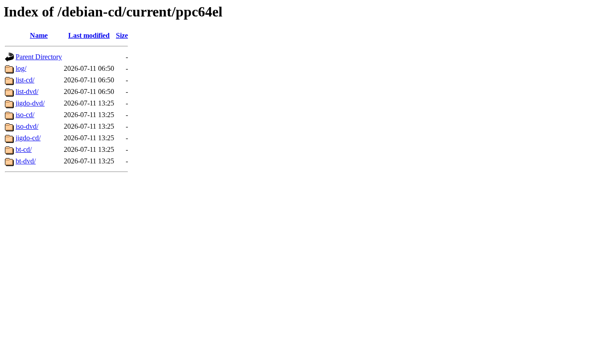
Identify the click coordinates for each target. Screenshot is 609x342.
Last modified (89, 35)
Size (122, 35)
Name (39, 35)
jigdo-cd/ (28, 138)
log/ (21, 68)
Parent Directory (39, 57)
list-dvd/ (27, 91)
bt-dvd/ (26, 161)
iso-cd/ (25, 114)
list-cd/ (25, 80)
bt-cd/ (24, 149)
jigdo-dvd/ (30, 103)
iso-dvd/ (27, 126)
